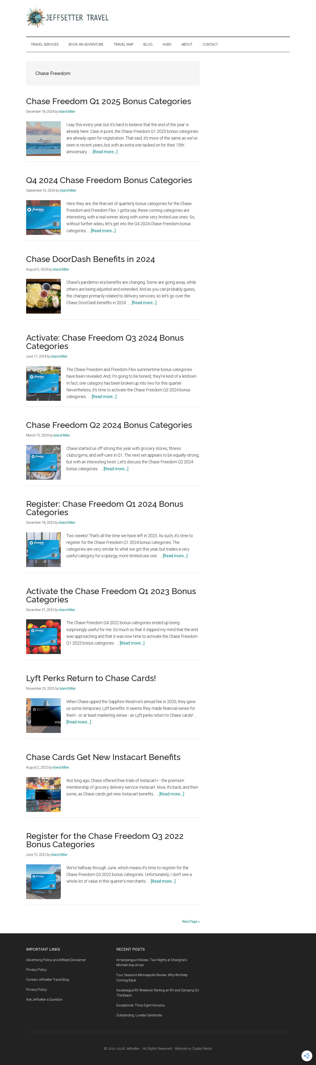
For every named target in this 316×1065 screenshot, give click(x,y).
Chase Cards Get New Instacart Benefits (103, 757)
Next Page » (191, 921)
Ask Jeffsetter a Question (44, 999)
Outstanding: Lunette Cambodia (139, 1015)
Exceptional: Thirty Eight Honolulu (140, 1005)
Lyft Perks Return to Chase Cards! (91, 678)
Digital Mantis (202, 1048)
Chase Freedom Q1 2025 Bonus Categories (108, 101)
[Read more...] (105, 151)
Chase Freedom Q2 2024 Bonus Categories (109, 425)
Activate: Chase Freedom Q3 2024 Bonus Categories (105, 342)
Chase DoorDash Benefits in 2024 (90, 259)
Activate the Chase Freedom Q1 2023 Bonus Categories (111, 595)
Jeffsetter (132, 1048)
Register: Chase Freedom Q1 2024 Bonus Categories (104, 508)
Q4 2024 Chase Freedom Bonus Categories (109, 180)
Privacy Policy (36, 970)
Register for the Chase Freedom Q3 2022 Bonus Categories (105, 840)
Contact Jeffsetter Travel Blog (47, 979)
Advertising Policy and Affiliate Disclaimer (56, 960)
